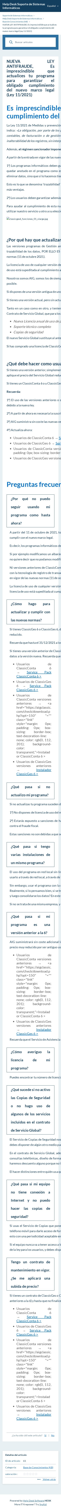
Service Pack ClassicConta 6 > (33, 674)
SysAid (43, 1504)
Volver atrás (49, 1479)
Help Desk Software (33, 1500)
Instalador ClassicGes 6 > (33, 772)
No (52, 1435)
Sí (45, 1435)
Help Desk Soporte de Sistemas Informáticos (24, 6)
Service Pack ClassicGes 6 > (33, 688)
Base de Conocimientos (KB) (38, 1467)
